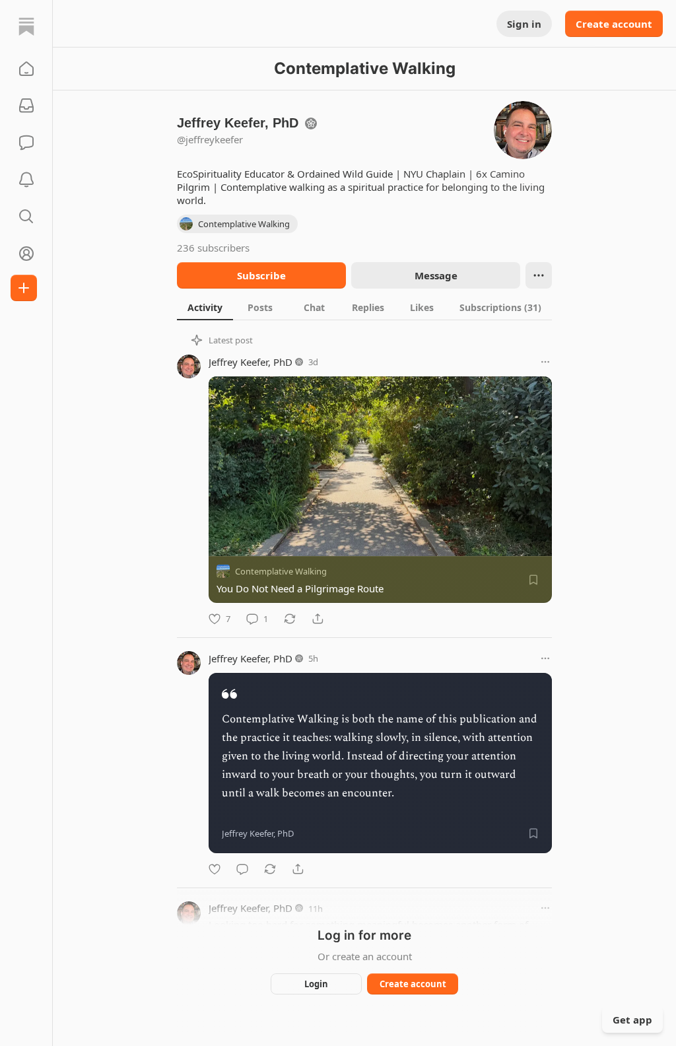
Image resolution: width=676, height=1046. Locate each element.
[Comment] (242, 869)
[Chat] (26, 142)
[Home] (26, 26)
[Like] (214, 869)
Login (316, 984)
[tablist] (364, 307)
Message (436, 275)
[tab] (205, 307)
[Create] (24, 288)
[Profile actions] (538, 275)
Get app (632, 1019)
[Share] (317, 618)
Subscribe (261, 275)
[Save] (533, 579)
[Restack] (290, 618)
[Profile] (26, 253)
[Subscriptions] (26, 106)
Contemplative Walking (281, 571)
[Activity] (26, 179)
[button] (26, 69)
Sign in (524, 23)
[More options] (545, 361)
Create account (614, 23)
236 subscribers (213, 247)
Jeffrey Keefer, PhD (250, 361)
